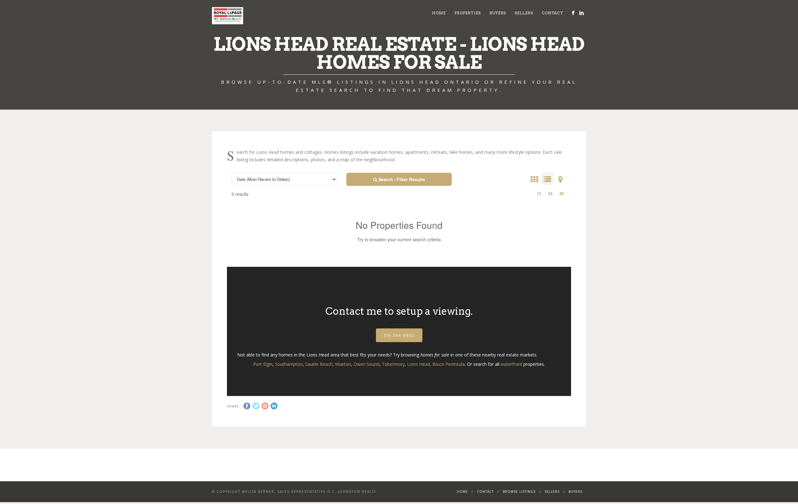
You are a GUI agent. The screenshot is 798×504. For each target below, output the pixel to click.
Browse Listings (519, 491)
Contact (552, 13)
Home (439, 13)
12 (539, 193)
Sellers (524, 13)
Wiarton (343, 364)
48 (561, 193)
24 (550, 193)
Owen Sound (366, 364)
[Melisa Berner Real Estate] (573, 13)
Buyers (497, 13)
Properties (467, 13)
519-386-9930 (399, 335)
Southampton (289, 364)
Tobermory (393, 364)
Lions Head (418, 364)
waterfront (511, 364)
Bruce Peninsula (448, 364)
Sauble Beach (319, 364)
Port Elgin (262, 364)
